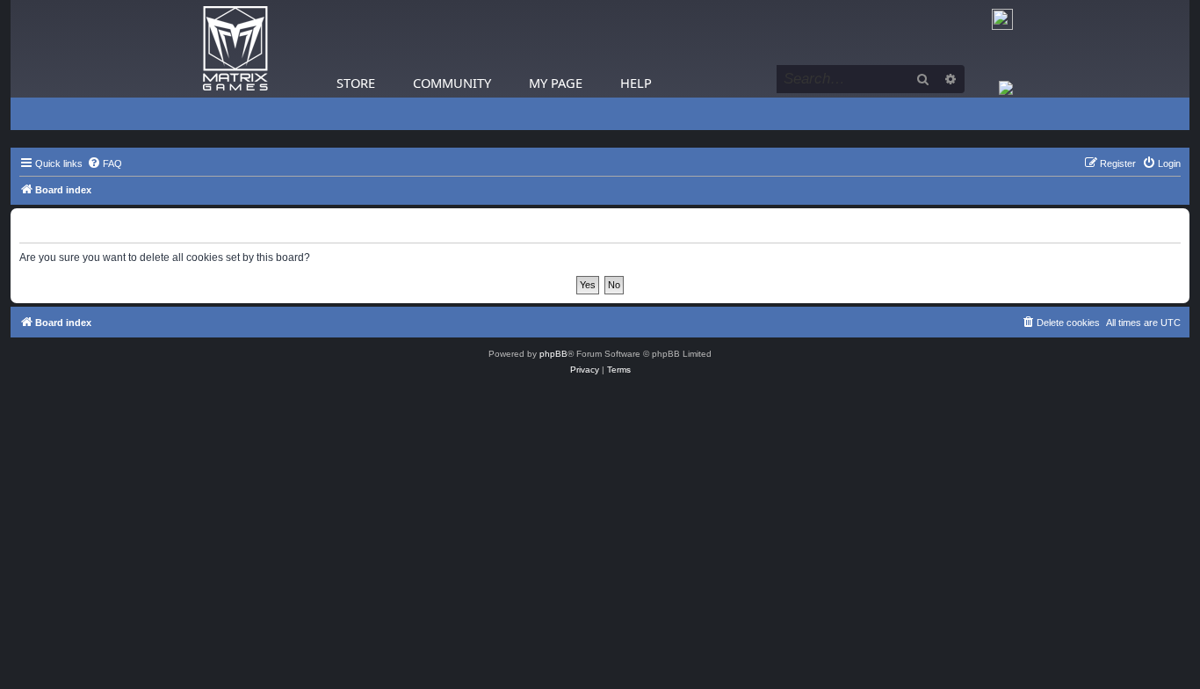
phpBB (553, 354)
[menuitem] (104, 163)
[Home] (235, 49)
